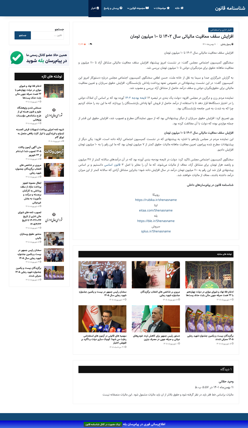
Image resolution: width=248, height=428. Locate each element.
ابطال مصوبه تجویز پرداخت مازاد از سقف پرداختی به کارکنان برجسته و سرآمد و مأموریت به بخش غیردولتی (30, 193)
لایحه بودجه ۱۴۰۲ (135, 97)
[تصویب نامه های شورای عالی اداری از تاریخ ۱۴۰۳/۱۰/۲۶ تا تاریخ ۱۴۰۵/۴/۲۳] (54, 217)
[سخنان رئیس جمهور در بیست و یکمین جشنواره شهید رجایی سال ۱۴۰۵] (102, 274)
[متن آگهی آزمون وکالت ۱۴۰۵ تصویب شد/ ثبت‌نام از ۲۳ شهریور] (54, 152)
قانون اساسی (112, 164)
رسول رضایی (226, 44)
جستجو (59, 29)
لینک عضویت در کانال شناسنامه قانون (103, 424)
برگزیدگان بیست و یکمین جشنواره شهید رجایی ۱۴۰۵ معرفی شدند (210, 337)
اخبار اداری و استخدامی (220, 30)
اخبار (94, 8)
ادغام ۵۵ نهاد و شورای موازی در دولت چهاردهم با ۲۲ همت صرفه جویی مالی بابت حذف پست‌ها (209, 293)
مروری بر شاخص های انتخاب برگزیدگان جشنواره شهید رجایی (160, 293)
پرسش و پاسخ (112, 8)
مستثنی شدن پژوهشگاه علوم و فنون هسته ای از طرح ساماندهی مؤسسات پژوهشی (28, 114)
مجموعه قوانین (137, 8)
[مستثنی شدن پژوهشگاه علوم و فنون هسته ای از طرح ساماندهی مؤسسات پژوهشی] (54, 113)
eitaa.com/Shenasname (156, 210)
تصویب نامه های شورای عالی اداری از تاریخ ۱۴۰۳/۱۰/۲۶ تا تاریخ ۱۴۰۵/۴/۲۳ (29, 218)
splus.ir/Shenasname (156, 231)
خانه (177, 8)
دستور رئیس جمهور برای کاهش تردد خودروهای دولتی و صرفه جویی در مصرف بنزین (156, 337)
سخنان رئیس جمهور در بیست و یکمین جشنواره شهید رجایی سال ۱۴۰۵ (102, 293)
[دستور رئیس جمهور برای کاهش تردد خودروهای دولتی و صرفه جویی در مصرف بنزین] (156, 318)
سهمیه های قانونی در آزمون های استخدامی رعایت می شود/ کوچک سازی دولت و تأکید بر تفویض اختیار (103, 339)
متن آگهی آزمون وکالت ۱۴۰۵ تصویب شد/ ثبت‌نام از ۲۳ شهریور (28, 151)
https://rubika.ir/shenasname (156, 200)
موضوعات (161, 8)
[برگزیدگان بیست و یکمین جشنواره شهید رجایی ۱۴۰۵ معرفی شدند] (209, 318)
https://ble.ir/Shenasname (156, 221)
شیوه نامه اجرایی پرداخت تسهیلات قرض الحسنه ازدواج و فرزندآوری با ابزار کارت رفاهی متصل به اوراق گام (40, 133)
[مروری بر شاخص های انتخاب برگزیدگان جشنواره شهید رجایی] (156, 274)
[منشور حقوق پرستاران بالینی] (54, 239)
